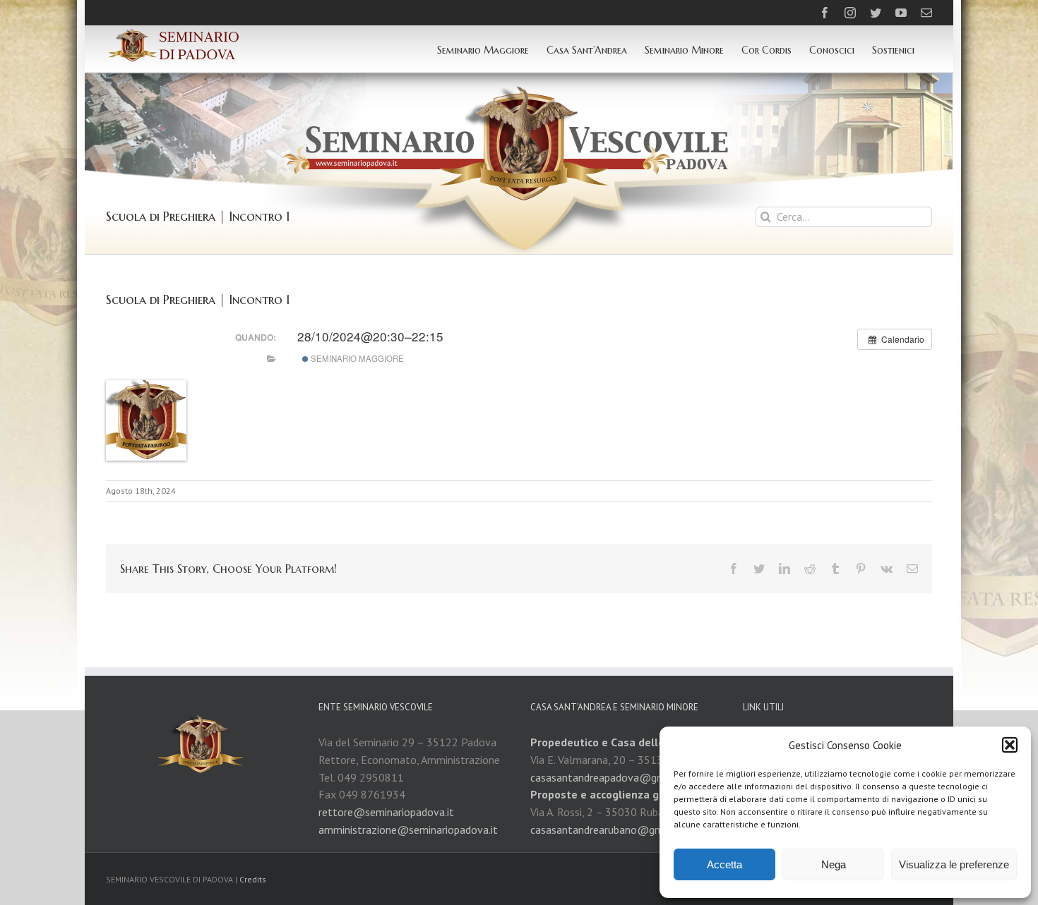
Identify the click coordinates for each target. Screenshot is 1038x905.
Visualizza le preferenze (954, 864)
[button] (1010, 745)
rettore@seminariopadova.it (386, 812)
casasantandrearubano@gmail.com (614, 829)
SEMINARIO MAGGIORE (356, 358)
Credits (252, 879)
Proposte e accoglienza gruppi (607, 794)
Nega (833, 864)
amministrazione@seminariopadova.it (408, 829)
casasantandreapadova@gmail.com (615, 777)
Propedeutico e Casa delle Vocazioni (622, 742)
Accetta (724, 864)
